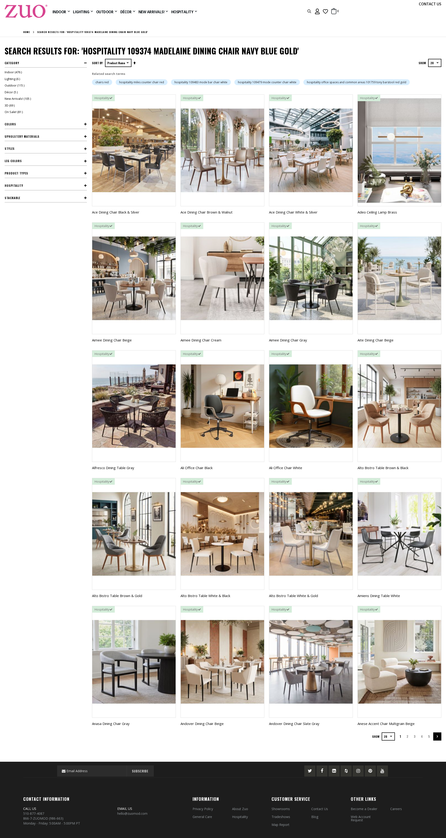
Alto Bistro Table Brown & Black (382, 467)
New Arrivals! (18, 99)
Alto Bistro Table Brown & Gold (117, 595)
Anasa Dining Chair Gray (111, 723)
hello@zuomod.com (132, 813)
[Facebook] (322, 771)
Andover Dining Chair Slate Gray (294, 723)
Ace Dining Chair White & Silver (293, 212)
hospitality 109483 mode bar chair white (200, 82)
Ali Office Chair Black (196, 467)
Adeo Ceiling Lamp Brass (377, 212)
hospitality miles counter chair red (141, 82)
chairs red (102, 82)
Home (26, 32)
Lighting (13, 79)
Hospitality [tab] (14, 185)
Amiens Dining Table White (378, 595)
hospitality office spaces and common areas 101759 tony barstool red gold (356, 82)
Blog (314, 817)
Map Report (280, 824)
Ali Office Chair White (285, 467)
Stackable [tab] (12, 198)
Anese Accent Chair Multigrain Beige (386, 723)
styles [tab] (10, 148)
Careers (396, 809)
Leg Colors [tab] (13, 161)
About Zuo (240, 809)
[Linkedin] (334, 771)
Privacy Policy (203, 809)
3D (10, 105)
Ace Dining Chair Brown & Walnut (206, 212)
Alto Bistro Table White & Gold (293, 595)
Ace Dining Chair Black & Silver (115, 212)
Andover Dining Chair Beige (202, 723)
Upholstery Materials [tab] (22, 136)
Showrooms (281, 809)
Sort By (97, 63)
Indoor (14, 72)
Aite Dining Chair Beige (375, 340)
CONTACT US (430, 4)
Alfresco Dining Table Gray (113, 467)
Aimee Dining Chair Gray (288, 340)
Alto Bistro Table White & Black (205, 595)
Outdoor (15, 85)
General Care (202, 817)
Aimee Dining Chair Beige (112, 340)
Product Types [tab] (16, 173)
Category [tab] (12, 63)
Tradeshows (281, 817)
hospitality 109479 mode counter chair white (267, 82)
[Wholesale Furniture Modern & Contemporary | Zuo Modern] (26, 11)
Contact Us (319, 809)
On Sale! (14, 112)
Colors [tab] (10, 124)
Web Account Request (361, 818)
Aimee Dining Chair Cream (200, 340)
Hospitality (240, 817)
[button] (325, 11)
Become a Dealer (364, 809)
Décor (12, 92)
